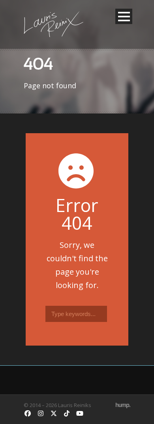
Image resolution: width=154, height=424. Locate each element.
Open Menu (123, 16)
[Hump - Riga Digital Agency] (123, 405)
